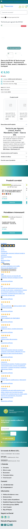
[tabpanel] (14, 137)
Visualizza (12, 202)
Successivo (12, 270)
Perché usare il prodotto (8, 160)
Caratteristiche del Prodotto (9, 153)
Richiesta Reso (7, 497)
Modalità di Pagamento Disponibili (13, 502)
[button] (3, 37)
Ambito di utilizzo (6, 156)
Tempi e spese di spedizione (11, 499)
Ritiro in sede (7, 470)
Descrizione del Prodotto (8, 124)
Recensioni (6, 472)
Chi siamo (6, 467)
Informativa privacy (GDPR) (11, 504)
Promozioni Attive (8, 475)
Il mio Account (7, 477)
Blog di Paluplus (7, 509)
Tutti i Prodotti (7, 507)
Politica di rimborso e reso (10, 494)
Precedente (4, 270)
